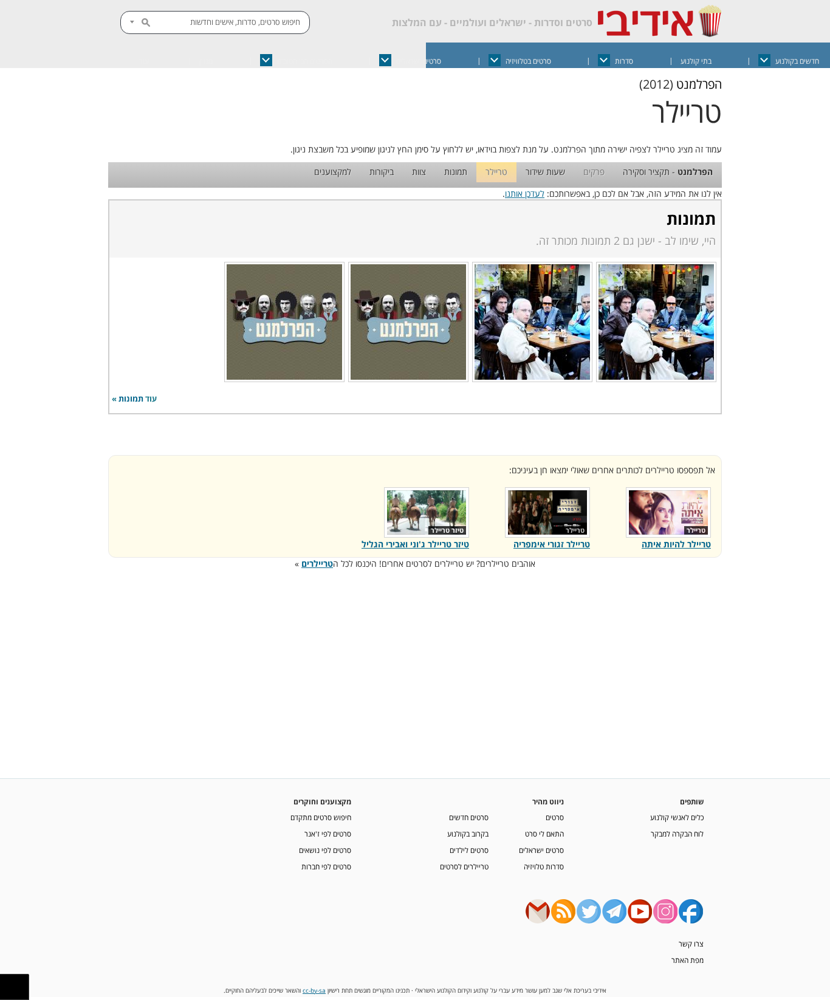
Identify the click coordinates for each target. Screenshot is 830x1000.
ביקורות (381, 171)
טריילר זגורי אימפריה (551, 544)
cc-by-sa (314, 991)
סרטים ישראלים (418, 61)
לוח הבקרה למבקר (677, 833)
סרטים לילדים (469, 850)
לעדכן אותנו (524, 193)
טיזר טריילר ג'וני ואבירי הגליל (415, 544)
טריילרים (317, 563)
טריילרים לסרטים (464, 866)
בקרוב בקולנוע (468, 833)
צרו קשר (691, 943)
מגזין (206, 61)
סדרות (624, 61)
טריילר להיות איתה (676, 544)
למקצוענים (332, 171)
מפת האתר (687, 960)
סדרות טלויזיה (544, 866)
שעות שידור (545, 171)
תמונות (455, 171)
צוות (419, 171)
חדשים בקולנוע (797, 61)
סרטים (555, 817)
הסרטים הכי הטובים (304, 61)
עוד (144, 61)
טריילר (496, 171)
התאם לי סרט (544, 833)
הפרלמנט (699, 84)
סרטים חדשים (469, 817)
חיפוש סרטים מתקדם (320, 817)
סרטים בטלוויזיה (528, 61)
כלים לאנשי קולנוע (677, 817)
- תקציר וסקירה (668, 171)
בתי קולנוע (696, 61)
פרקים (594, 171)
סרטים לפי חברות (326, 866)
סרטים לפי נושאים (325, 850)
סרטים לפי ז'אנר (327, 833)
